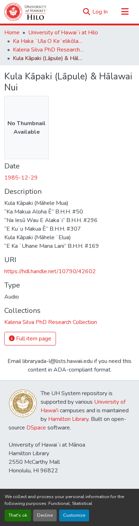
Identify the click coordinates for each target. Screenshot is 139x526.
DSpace (36, 428)
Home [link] (12, 32)
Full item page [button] (33, 339)
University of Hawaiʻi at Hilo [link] (63, 32)
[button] (25, 12)
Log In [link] (100, 12)
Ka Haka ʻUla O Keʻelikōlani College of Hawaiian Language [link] (48, 41)
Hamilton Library (68, 419)
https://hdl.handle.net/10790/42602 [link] (50, 271)
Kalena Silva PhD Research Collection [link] (48, 50)
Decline (45, 515)
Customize (74, 515)
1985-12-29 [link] (21, 178)
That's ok (18, 515)
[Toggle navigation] (125, 12)
